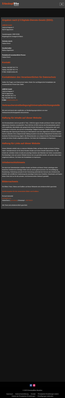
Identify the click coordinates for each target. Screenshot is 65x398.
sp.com (6, 198)
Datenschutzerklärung (22, 394)
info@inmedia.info (12, 100)
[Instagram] (34, 385)
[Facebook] (31, 385)
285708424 (29, 200)
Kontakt (33, 394)
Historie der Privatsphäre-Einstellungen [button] (23, 396)
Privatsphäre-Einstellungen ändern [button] (48, 394)
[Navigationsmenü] (62, 4)
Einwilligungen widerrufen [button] (45, 396)
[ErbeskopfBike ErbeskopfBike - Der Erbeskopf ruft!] (10, 4)
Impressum (9, 394)
